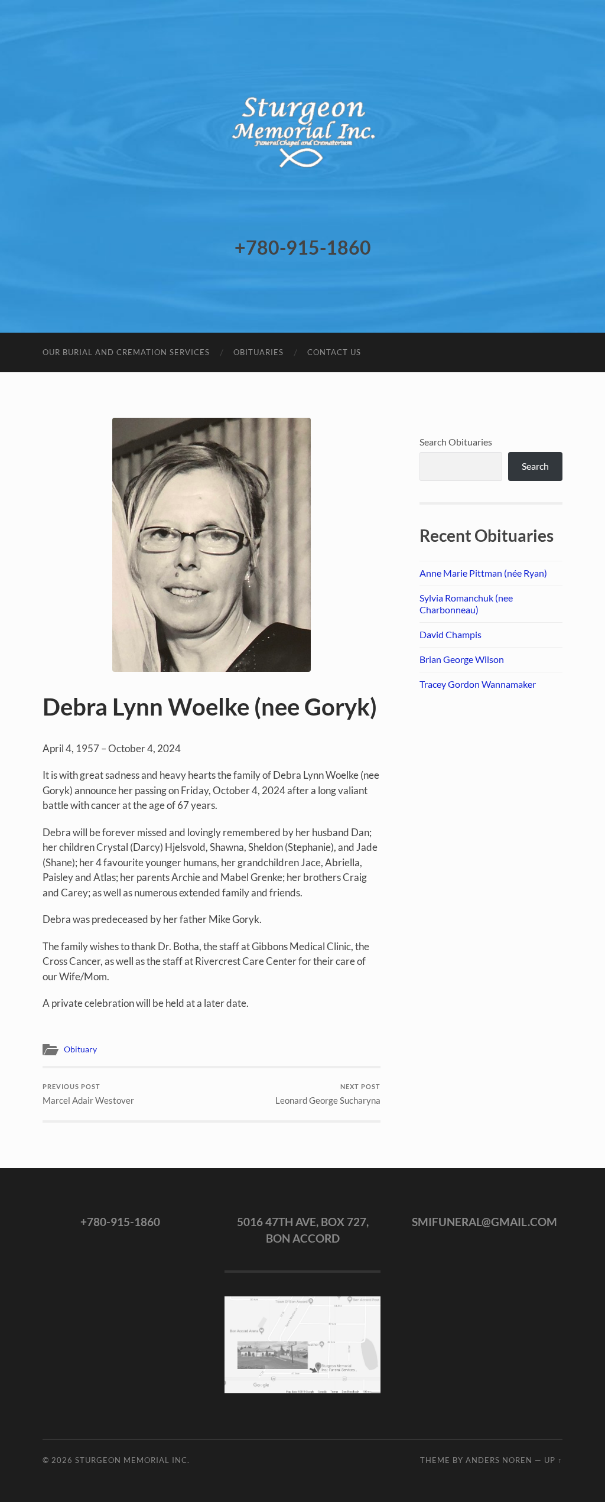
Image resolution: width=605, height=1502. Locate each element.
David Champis (450, 634)
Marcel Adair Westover (88, 1094)
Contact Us (334, 352)
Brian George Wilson (461, 659)
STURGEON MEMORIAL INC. (132, 1460)
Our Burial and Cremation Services (126, 352)
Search (535, 466)
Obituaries (258, 352)
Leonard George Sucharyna (327, 1094)
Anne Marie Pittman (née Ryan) (483, 572)
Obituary (80, 1049)
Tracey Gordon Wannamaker (477, 684)
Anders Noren (499, 1460)
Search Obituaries (455, 441)
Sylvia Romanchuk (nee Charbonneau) (466, 604)
